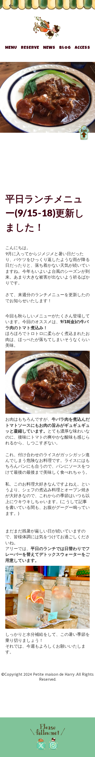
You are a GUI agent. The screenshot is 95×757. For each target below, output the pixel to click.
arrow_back (11, 6)
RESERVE (30, 48)
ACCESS (82, 48)
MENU (11, 48)
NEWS (49, 48)
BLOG (65, 48)
